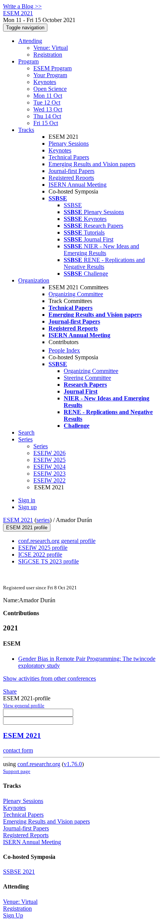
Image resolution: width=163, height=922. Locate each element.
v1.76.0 (73, 764)
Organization (33, 280)
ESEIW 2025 (49, 460)
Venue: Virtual (50, 47)
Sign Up (13, 915)
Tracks (26, 130)
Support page (16, 771)
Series (40, 446)
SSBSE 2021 (19, 871)
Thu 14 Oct (47, 116)
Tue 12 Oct (46, 102)
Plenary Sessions (69, 143)
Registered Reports (71, 178)
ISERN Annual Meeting (78, 184)
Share (10, 691)
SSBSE (73, 205)
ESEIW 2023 (49, 473)
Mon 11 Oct (47, 95)
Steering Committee (87, 378)
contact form (18, 750)
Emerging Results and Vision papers (92, 164)
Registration (47, 54)
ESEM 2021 (18, 520)
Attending (30, 41)
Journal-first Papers (71, 171)
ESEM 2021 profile (26, 527)
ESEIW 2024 (49, 466)
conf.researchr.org (38, 764)
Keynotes (44, 82)
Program (28, 61)
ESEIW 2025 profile (42, 547)
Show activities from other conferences (49, 678)
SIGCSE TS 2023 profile (48, 561)
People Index (64, 350)
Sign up (27, 507)
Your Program (50, 75)
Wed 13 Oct (47, 109)
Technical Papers (69, 157)
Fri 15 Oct (45, 123)
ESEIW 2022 (49, 480)
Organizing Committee (76, 294)
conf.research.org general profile (57, 541)
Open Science (50, 89)
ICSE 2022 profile (40, 554)
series (43, 520)
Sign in (26, 500)
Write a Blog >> (22, 6)
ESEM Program (52, 68)
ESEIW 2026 (49, 453)
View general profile (23, 705)
